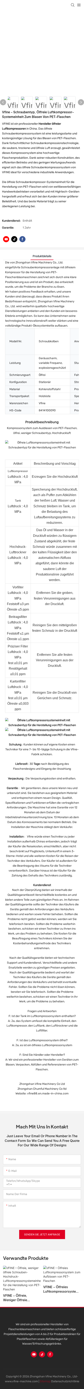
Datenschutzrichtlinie (65, 1381)
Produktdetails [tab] (42, 256)
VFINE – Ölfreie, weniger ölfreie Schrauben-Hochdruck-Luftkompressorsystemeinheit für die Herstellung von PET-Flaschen (21, 1297)
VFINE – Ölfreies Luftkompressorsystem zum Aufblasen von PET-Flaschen (61, 1289)
